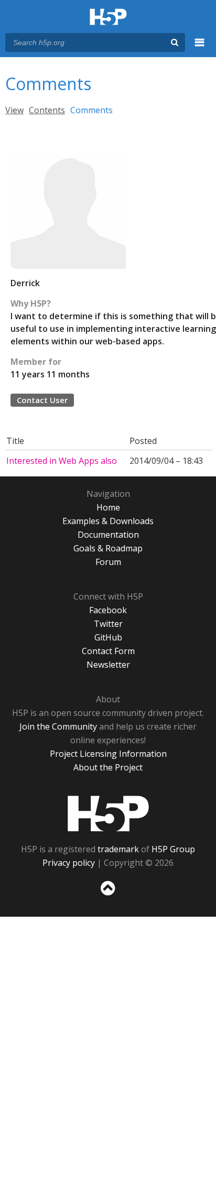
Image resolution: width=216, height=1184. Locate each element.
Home (108, 507)
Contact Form (108, 651)
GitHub (108, 637)
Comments (91, 110)
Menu (200, 48)
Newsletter (108, 664)
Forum (108, 562)
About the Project (108, 767)
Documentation (108, 534)
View (14, 110)
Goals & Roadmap (108, 548)
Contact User (42, 400)
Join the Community (58, 726)
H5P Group (173, 849)
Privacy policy (68, 862)
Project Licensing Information (108, 753)
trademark (118, 849)
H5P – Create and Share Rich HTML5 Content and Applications (108, 17)
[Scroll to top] (108, 895)
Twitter (108, 623)
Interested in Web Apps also (61, 460)
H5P (108, 813)
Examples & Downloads (108, 521)
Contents (47, 110)
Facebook (108, 610)
